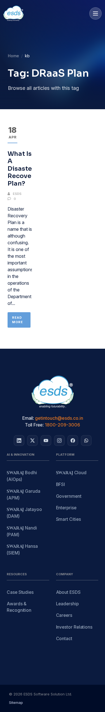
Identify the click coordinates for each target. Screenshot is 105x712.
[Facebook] (72, 440)
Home (13, 55)
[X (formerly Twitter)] (32, 440)
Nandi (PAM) (22, 531)
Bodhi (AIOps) (22, 476)
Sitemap (16, 702)
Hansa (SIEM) (22, 550)
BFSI (60, 484)
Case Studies (20, 592)
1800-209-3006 (62, 425)
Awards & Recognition (19, 607)
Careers (64, 615)
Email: (28, 418)
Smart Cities (68, 519)
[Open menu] (95, 13)
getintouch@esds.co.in (59, 418)
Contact (64, 638)
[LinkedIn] (19, 440)
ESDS (17, 194)
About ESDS (68, 592)
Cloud (71, 473)
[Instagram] (59, 440)
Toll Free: (34, 425)
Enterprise (66, 507)
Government (68, 496)
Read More (17, 320)
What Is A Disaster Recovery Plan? (23, 168)
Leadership (67, 603)
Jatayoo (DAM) (24, 513)
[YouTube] (46, 440)
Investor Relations (74, 627)
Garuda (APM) (23, 495)
